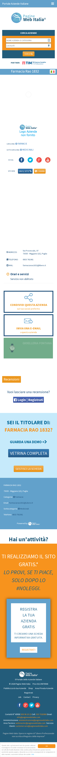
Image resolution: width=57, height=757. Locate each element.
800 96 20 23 (26, 714)
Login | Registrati (30, 400)
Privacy (36, 697)
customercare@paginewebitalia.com (31, 726)
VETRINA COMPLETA (28, 453)
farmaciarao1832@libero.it (21, 502)
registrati (28, 649)
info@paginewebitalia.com (28, 717)
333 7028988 (41, 714)
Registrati (28, 692)
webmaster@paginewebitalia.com (30, 723)
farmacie (22, 143)
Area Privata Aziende (44, 688)
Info (32, 754)
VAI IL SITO (24, 171)
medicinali (27, 149)
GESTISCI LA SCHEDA (29, 469)
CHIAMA (41, 171)
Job (19, 697)
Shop (30, 688)
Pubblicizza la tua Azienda (15, 688)
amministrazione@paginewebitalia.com (36, 720)
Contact (27, 697)
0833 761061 (17, 514)
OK (47, 746)
